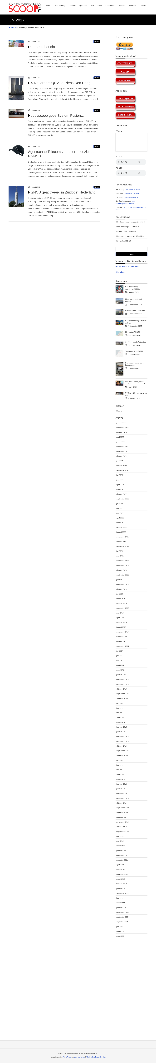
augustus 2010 (122, 874)
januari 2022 (121, 532)
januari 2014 (121, 817)
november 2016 (122, 684)
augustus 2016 (122, 698)
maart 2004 (120, 936)
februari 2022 (121, 527)
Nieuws (96, 41)
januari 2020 (121, 580)
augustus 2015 (122, 755)
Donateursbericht (41, 47)
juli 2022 (119, 504)
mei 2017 (120, 660)
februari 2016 (121, 727)
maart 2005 (120, 903)
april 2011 (120, 865)
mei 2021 (120, 556)
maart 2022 (120, 523)
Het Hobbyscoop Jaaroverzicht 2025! (130, 222)
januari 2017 (121, 675)
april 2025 (120, 437)
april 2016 (120, 717)
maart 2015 (120, 779)
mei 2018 (120, 613)
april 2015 (120, 774)
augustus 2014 (122, 812)
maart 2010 (120, 879)
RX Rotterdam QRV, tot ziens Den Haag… (61, 83)
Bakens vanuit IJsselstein (126, 231)
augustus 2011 (122, 860)
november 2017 (122, 637)
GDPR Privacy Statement (127, 266)
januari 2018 (121, 627)
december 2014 (122, 793)
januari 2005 (121, 907)
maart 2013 (120, 846)
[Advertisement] (78, 992)
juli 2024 (119, 461)
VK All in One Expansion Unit (95, 1057)
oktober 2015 (121, 746)
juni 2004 (119, 927)
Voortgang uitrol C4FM (134, 351)
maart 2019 (120, 599)
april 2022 (120, 518)
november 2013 (122, 822)
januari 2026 (121, 423)
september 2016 (122, 694)
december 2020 (122, 561)
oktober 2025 (121, 432)
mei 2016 (120, 713)
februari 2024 (121, 466)
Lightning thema (79, 1057)
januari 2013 (121, 850)
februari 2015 (121, 784)
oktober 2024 (121, 456)
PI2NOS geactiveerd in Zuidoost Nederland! (62, 192)
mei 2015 (120, 770)
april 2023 (120, 485)
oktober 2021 (121, 542)
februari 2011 (121, 869)
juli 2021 (119, 551)
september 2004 (122, 917)
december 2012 (122, 855)
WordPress (67, 1057)
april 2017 (120, 665)
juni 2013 (119, 836)
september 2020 (122, 575)
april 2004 (120, 931)
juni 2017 (119, 656)
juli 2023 (119, 475)
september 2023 (122, 470)
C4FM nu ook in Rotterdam (135, 342)
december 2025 (122, 428)
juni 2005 (119, 898)
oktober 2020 (121, 570)
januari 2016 (121, 732)
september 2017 (122, 646)
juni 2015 (119, 765)
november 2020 (122, 565)
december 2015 (122, 736)
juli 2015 (119, 760)
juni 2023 (119, 480)
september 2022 (122, 499)
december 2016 (122, 679)
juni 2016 (119, 708)
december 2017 (122, 632)
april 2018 (120, 618)
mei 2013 (120, 841)
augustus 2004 (122, 922)
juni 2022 (119, 508)
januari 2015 (121, 789)
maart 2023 (120, 489)
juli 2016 (119, 703)
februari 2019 (121, 603)
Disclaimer (120, 272)
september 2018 (122, 608)
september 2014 (122, 808)
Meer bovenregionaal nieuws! (127, 227)
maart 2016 (120, 722)
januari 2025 (121, 442)
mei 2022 (120, 513)
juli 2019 (119, 594)
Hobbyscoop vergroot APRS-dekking (130, 236)
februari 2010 (121, 884)
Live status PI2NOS (132, 190)
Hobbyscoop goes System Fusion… (56, 115)
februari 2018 (121, 622)
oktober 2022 (121, 494)
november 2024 (122, 451)
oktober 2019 (121, 589)
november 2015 (122, 741)
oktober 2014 (121, 803)
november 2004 (122, 912)
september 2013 (122, 831)
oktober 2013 (121, 827)
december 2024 (122, 447)
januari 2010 (121, 888)
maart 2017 (120, 670)
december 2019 (122, 584)
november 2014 (122, 798)
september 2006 (122, 893)
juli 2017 (119, 651)
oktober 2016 (121, 689)
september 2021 (122, 546)
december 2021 (122, 537)
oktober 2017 (121, 641)
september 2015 (122, 751)
